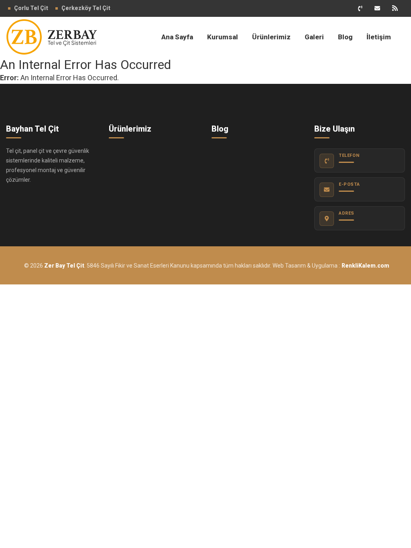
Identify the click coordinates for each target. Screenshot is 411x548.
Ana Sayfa (177, 37)
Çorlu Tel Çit (31, 8)
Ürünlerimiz (271, 37)
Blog (345, 37)
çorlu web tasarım (364, 265)
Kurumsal (222, 37)
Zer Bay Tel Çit (64, 265)
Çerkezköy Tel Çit (85, 8)
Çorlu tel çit (50, 37)
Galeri (314, 37)
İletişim (378, 37)
